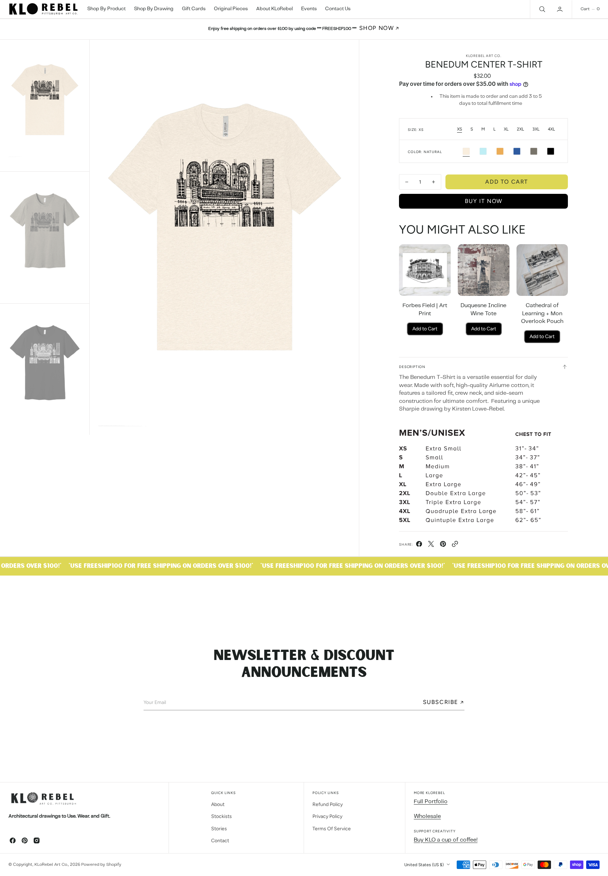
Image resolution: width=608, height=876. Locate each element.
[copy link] (454, 545)
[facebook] (419, 545)
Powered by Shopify (101, 865)
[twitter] (431, 545)
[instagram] (36, 840)
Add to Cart (424, 329)
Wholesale (427, 816)
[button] (560, 9)
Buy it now (483, 201)
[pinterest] (442, 545)
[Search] (541, 9)
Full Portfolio (431, 801)
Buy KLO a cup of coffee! (445, 840)
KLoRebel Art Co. (51, 865)
